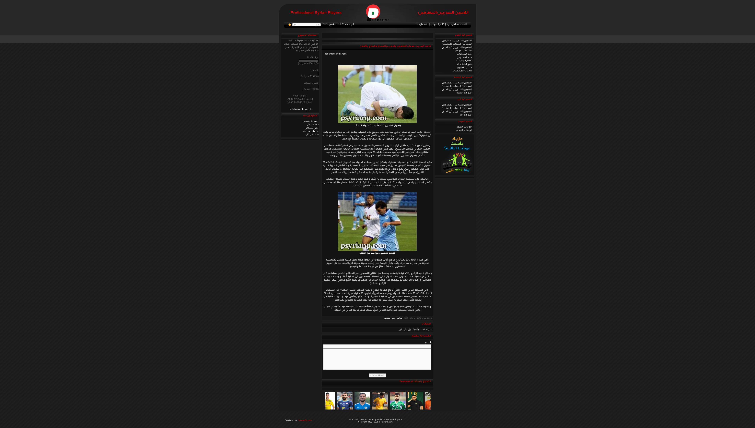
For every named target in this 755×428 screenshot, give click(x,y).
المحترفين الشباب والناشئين (457, 44)
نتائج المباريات (464, 64)
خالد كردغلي (312, 134)
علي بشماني (311, 128)
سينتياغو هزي (310, 121)
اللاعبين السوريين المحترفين (457, 41)
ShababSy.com (305, 421)
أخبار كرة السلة (464, 93)
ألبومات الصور (464, 127)
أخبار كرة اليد (466, 115)
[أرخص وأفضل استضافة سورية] (457, 174)
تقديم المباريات (464, 61)
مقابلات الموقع (463, 51)
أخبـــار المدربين (464, 67)
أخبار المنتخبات (464, 54)
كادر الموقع (437, 24)
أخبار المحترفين (464, 57)
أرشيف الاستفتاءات (300, 109)
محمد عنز (312, 124)
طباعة (399, 318)
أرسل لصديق (389, 318)
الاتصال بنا (422, 24)
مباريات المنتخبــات (462, 71)
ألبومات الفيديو (464, 130)
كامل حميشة (310, 131)
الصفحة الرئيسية (457, 24)
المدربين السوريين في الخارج (457, 47)
